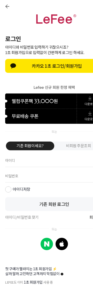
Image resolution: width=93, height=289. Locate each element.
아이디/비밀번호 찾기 (22, 217)
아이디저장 (21, 189)
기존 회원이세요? (30, 145)
